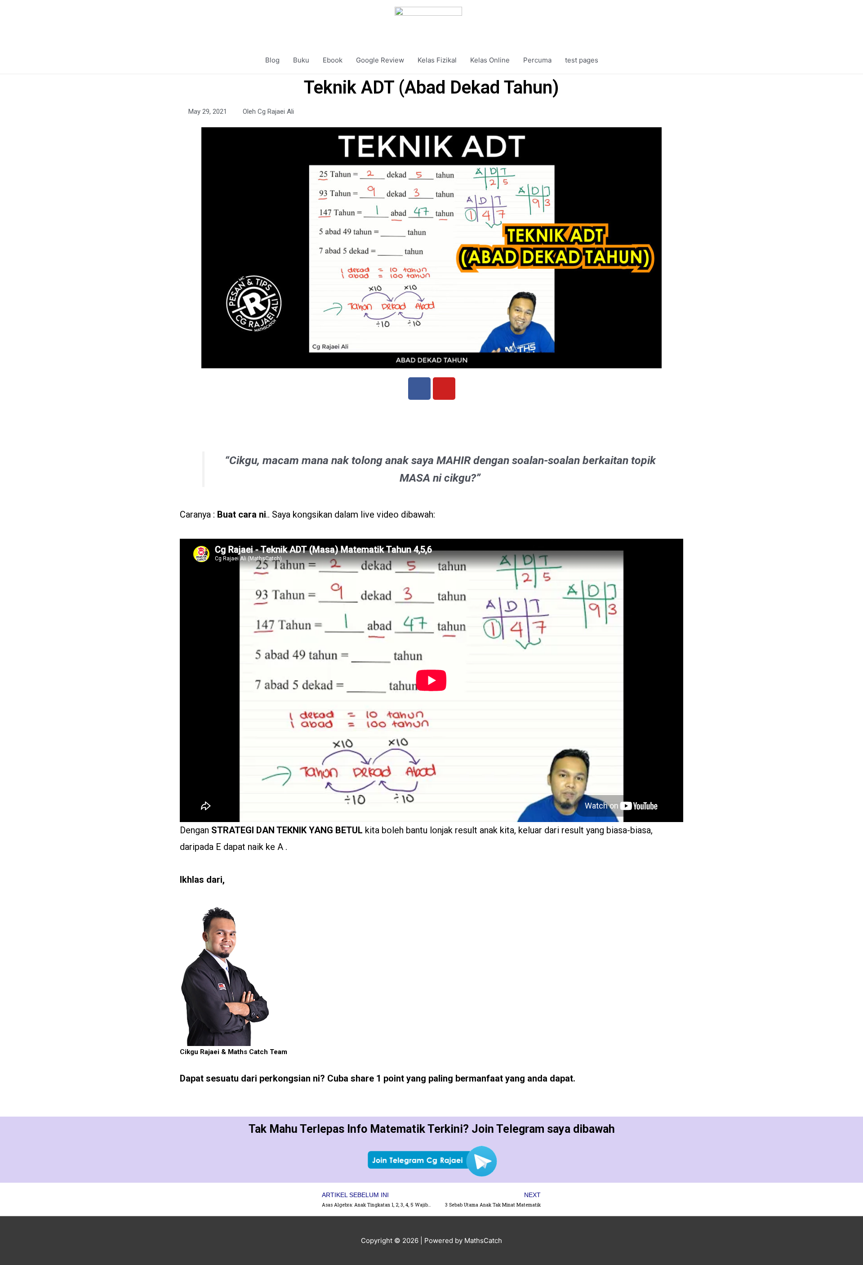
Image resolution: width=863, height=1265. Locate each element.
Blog (272, 60)
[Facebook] (419, 388)
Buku (301, 60)
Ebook (333, 60)
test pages (581, 60)
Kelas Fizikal (437, 60)
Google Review (380, 60)
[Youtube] (444, 388)
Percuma (537, 60)
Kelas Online (490, 60)
